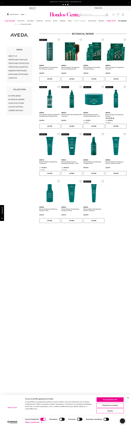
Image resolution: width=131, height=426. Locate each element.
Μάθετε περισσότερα (32, 422)
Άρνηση (110, 411)
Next (128, 3)
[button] (81, 14)
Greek (22, 14)
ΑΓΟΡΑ (49, 79)
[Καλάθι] (123, 14)
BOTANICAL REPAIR (16, 99)
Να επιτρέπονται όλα (110, 399)
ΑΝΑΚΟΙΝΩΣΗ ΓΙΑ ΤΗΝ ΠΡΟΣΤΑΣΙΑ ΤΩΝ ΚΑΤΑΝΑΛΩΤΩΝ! (65, 2)
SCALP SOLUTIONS (16, 103)
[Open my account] (113, 14)
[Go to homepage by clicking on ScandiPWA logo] (65, 14)
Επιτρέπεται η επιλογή (110, 405)
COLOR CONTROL (15, 107)
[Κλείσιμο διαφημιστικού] (128, 397)
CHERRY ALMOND (15, 110)
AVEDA (41, 65)
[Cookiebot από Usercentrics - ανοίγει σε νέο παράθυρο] (12, 422)
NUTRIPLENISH (14, 96)
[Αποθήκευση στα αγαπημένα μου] (59, 40)
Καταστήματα (14, 14)
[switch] (62, 419)
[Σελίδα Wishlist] (118, 14)
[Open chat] (122, 420)
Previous (2, 3)
